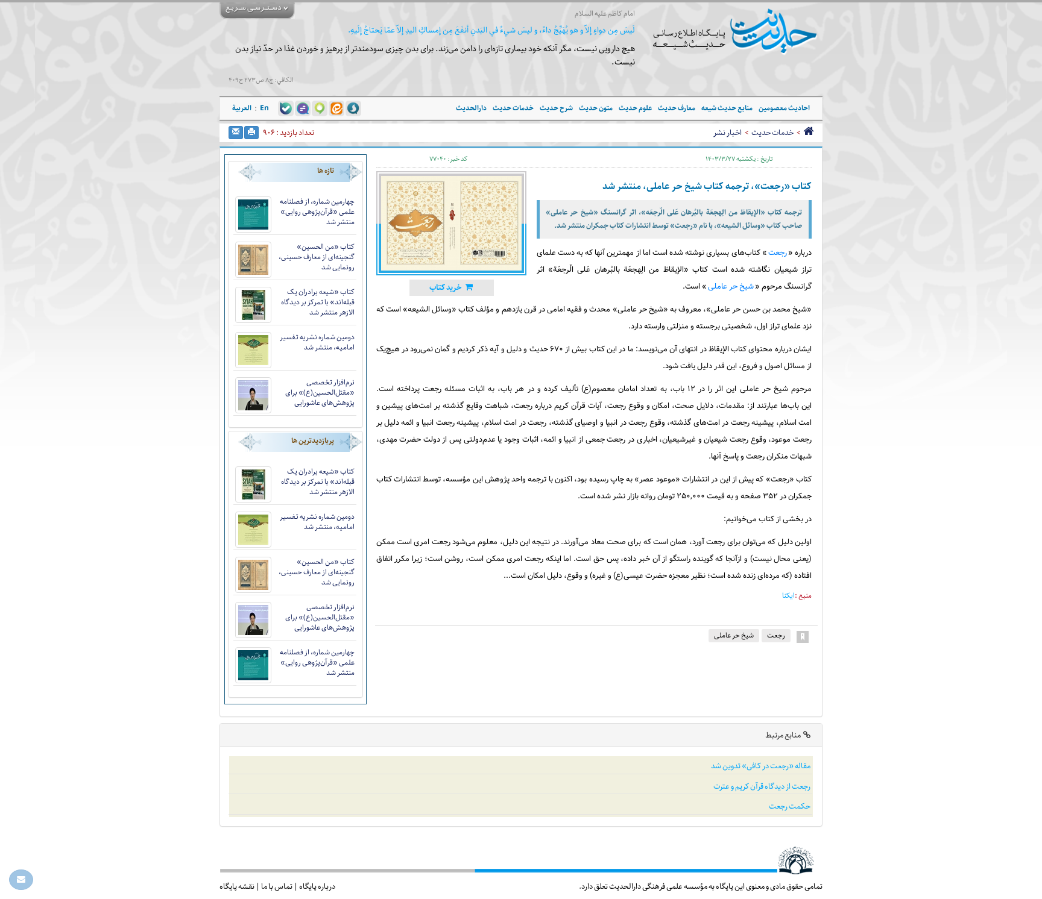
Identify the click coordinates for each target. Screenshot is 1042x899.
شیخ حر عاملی (731, 287)
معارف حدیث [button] (676, 108)
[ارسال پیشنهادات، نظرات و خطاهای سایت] (21, 879)
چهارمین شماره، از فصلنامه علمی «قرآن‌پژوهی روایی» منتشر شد (317, 212)
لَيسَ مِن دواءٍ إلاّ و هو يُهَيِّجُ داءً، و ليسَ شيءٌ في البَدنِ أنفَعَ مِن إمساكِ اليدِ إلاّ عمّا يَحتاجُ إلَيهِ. (491, 30)
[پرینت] (251, 132)
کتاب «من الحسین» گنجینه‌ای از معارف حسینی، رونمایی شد (317, 257)
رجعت (777, 253)
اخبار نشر (727, 133)
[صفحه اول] (808, 133)
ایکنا (788, 595)
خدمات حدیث (772, 133)
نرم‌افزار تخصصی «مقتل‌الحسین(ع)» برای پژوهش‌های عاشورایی (320, 393)
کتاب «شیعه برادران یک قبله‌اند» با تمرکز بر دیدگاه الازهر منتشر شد (318, 302)
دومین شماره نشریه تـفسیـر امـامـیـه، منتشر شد (317, 342)
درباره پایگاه (317, 886)
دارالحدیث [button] (471, 108)
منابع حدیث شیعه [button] (727, 108)
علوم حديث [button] (635, 108)
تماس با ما (276, 886)
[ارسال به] (236, 132)
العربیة (241, 108)
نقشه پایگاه (236, 886)
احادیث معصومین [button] (784, 108)
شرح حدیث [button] (556, 108)
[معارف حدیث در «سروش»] (353, 108)
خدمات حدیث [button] (513, 108)
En (264, 108)
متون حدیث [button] (596, 108)
